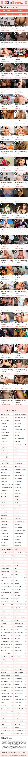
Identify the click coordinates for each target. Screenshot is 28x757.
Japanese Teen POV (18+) (21, 688)
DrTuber (18, 355)
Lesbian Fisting (21, 650)
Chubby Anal (18, 545)
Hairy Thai (17, 432)
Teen (25, 46)
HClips (3, 59)
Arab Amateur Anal (19, 533)
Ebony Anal (4, 426)
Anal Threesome (5, 420)
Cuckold (7, 589)
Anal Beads (4, 447)
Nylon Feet (21, 638)
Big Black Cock (7, 583)
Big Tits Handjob (7, 556)
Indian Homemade (7, 641)
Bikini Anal (17, 490)
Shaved (21, 620)
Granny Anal (4, 512)
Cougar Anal (4, 460)
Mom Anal (3, 493)
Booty (7, 595)
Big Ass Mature (21, 589)
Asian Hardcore (21, 693)
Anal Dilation (18, 426)
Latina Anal (17, 472)
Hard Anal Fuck (18, 506)
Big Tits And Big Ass (7, 587)
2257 (19, 755)
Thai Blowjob (4, 423)
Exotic (9, 357)
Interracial (23, 326)
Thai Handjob (18, 481)
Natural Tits (21, 656)
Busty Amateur (7, 718)
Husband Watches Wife (7, 645)
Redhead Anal (4, 444)
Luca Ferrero (5, 77)
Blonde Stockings (21, 626)
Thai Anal (17, 515)
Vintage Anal (18, 423)
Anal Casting (4, 499)
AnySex (3, 90)
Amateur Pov (19, 373)
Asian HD (21, 614)
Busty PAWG (21, 635)
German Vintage (21, 705)
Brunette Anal (4, 545)
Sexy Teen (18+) (21, 669)
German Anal (4, 496)
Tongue (21, 580)
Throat (21, 571)
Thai (10, 77)
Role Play (21, 601)
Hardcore (18, 30)
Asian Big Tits (21, 552)
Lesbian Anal (4, 521)
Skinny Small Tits (7, 678)
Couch (21, 696)
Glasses (21, 684)
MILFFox (3, 262)
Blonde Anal (4, 481)
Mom (21, 577)
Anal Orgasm (18, 542)
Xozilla (17, 246)
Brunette (24, 155)
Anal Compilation (5, 414)
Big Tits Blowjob (21, 721)
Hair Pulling (7, 617)
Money (21, 653)
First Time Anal (4, 539)
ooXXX (17, 308)
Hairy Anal (3, 472)
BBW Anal (17, 441)
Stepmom (21, 641)
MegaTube (4, 75)
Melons (7, 559)
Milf (20, 155)
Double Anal (18, 493)
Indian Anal (17, 484)
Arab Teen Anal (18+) (20, 475)
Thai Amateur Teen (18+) (7, 487)
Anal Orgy (3, 429)
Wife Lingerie (7, 681)
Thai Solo (17, 435)
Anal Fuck (17, 460)
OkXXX (3, 106)
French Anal (18, 536)
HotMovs (4, 231)
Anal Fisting (4, 515)
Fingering (22, 357)
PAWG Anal (17, 496)
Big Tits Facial (7, 705)
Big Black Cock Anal (20, 447)
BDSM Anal (17, 539)
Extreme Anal (4, 536)
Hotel (7, 733)
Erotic (17, 46)
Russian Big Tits (7, 598)
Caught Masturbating (7, 685)
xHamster (18, 90)
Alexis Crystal (5, 342)
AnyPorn (4, 122)
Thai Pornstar (4, 506)
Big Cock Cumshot (21, 562)
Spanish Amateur (7, 656)
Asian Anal (3, 518)
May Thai (18, 108)
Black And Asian (7, 638)
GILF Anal (3, 542)
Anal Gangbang (5, 527)
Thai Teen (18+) (5, 463)
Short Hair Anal (4, 435)
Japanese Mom (7, 666)
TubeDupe (18, 277)
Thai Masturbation (19, 438)
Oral (7, 620)
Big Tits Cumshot (7, 552)
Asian (3, 30)
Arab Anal (21, 608)
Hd (25, 201)
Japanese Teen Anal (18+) (21, 444)
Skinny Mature (21, 718)
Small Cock (7, 660)
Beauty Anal (4, 417)
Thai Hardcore (4, 490)
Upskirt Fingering (7, 675)
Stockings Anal (18, 527)
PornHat (18, 59)
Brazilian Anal (4, 451)
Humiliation (7, 672)
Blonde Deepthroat (7, 565)
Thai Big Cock (4, 533)
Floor (7, 574)
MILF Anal (17, 457)
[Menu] (2, 2)
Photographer (21, 663)
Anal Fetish (17, 524)
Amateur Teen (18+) (7, 654)
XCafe (17, 340)
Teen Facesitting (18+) (7, 700)
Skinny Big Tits (21, 644)
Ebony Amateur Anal (20, 429)
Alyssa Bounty (5, 108)
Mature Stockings (21, 699)
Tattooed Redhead (7, 708)
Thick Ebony (21, 647)
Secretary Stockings (21, 617)
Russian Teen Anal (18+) (21, 530)
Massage (7, 623)
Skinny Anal (4, 469)
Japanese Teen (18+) (7, 697)
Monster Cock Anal (19, 521)
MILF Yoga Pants (7, 647)
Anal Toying (18, 499)
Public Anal (4, 509)
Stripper (21, 675)
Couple (21, 46)
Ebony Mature (21, 678)
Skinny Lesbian (21, 681)
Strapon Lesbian (7, 571)
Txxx (3, 308)
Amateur (4, 61)
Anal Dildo (3, 438)
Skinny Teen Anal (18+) (7, 484)
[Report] (12, 29)
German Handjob (21, 623)
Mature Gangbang (7, 730)
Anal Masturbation (5, 475)
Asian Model (7, 715)
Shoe (21, 556)
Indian (21, 660)
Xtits (17, 28)
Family (21, 565)
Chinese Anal (4, 454)
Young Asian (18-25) (7, 578)
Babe (21, 568)
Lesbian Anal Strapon (20, 469)
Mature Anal (18, 518)
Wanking (7, 635)
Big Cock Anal (18, 487)
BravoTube (4, 153)
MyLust (3, 28)
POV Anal (17, 503)
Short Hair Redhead (7, 687)
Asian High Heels (21, 672)
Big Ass (7, 30)
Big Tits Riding (21, 586)
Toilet (7, 702)
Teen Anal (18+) (5, 457)
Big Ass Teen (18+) (21, 611)
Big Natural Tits (19, 123)
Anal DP (17, 512)
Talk (7, 663)
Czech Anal (17, 466)
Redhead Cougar (21, 690)
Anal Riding (17, 420)
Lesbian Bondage (7, 614)
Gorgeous (21, 598)
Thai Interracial (18, 463)
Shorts (7, 724)
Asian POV (7, 690)
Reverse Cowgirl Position (7, 593)
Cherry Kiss (18, 295)
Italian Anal (3, 503)
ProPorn (18, 199)
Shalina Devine (19, 61)
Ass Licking (21, 595)
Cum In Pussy (21, 715)
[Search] (26, 2)
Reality (3, 404)
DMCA (16, 755)
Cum (3, 373)
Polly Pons (18, 77)
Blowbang (7, 604)
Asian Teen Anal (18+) (20, 417)
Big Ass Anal (4, 530)
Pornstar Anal (18, 509)
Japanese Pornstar (21, 604)
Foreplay (21, 727)
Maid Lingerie (7, 629)
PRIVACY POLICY (11, 755)
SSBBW (21, 574)
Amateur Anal (4, 441)
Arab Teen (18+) (7, 693)
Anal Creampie (4, 478)
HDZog (3, 44)
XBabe (17, 44)
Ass (11, 295)
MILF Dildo (7, 721)
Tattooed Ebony (21, 632)
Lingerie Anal (4, 524)
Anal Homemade (5, 432)
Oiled (7, 608)
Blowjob (21, 201)
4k (16, 404)
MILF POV (21, 629)
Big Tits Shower (7, 601)
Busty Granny (21, 724)
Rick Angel (24, 77)
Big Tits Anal (4, 466)
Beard (7, 562)
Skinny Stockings (21, 730)
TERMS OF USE (4, 755)
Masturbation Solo (7, 632)
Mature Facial (21, 702)
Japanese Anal (18, 478)
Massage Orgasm (21, 733)
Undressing (7, 669)
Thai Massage (18, 451)
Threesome (10, 201)
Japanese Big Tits (21, 666)
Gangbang (7, 611)
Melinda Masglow (20, 264)
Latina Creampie (7, 568)
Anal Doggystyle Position (21, 414)
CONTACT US (23, 755)
